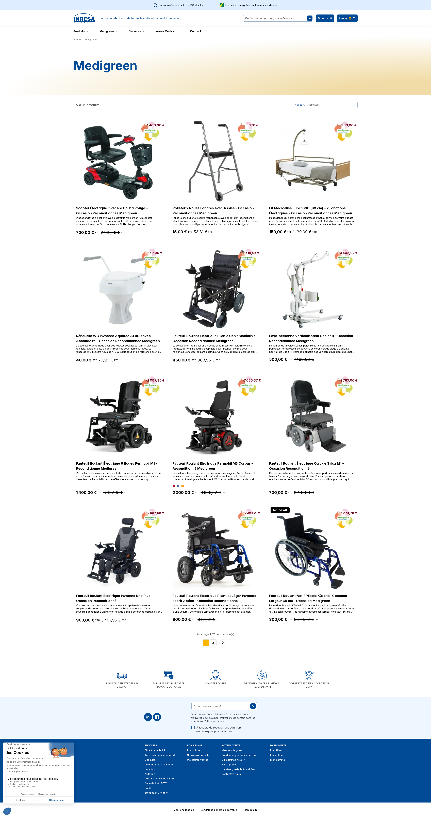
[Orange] (182, 486)
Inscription (276, 755)
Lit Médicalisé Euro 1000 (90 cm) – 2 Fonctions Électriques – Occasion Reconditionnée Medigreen (310, 210)
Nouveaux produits (198, 755)
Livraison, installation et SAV (238, 769)
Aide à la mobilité (155, 750)
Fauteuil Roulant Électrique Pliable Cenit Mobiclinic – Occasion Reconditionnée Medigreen (215, 338)
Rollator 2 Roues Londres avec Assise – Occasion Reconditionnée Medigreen (213, 210)
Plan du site (251, 809)
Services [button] (135, 31)
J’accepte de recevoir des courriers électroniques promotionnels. (219, 729)
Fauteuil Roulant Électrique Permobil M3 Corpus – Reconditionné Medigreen (213, 466)
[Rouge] (174, 486)
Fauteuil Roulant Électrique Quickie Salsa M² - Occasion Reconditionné (306, 466)
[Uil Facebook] (157, 717)
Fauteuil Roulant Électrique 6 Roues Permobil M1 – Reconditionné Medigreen (116, 466)
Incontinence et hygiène (159, 764)
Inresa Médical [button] (165, 31)
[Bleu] (178, 486)
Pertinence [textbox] (313, 104)
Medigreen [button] (107, 31)
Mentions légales (232, 750)
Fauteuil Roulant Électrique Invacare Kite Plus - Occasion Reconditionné (114, 598)
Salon (148, 787)
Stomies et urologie (156, 792)
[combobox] (331, 105)
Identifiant (276, 750)
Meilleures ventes (197, 759)
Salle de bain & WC (156, 783)
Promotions (193, 750)
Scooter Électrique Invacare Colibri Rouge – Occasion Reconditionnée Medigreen (112, 210)
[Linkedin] (148, 717)
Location (150, 769)
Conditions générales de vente (240, 755)
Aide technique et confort (160, 755)
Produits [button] (79, 31)
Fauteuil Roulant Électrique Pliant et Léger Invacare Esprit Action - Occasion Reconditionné (214, 598)
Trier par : (299, 104)
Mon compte (277, 759)
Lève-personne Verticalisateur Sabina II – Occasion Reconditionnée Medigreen (311, 338)
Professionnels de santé (159, 778)
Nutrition (150, 774)
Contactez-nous (231, 774)
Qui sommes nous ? (233, 759)
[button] (325, 18)
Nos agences (229, 764)
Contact (195, 31)
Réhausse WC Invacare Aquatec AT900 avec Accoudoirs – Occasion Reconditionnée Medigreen (118, 338)
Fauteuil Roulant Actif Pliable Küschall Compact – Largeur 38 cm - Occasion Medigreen (309, 598)
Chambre (150, 759)
